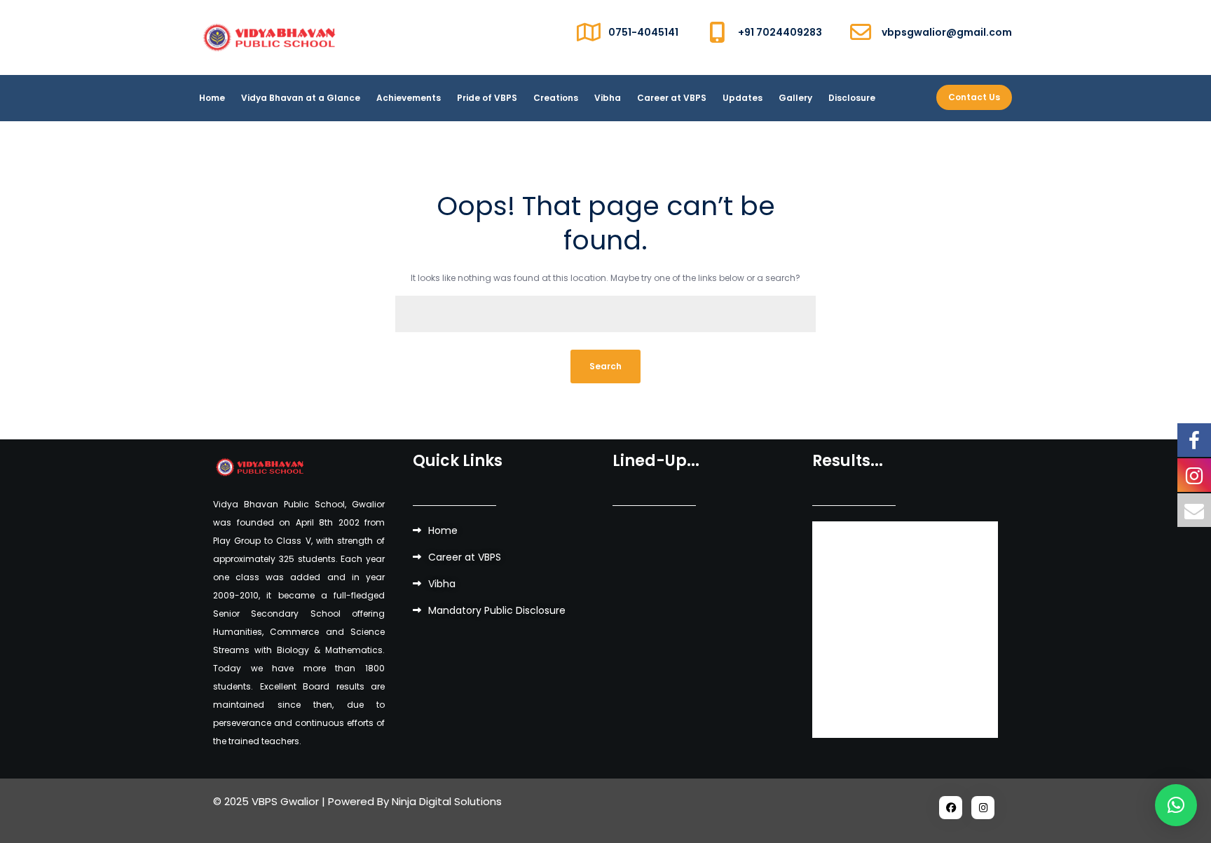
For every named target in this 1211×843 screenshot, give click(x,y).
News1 (844, 664)
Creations (555, 98)
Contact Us (974, 97)
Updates (742, 98)
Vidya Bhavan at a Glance (300, 98)
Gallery (795, 98)
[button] (1176, 805)
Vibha (607, 98)
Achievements (408, 98)
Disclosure (851, 98)
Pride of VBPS (487, 98)
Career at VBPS (671, 98)
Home (212, 98)
